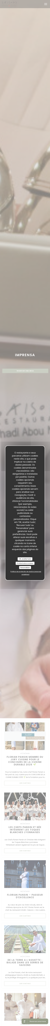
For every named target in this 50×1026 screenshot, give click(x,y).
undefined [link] (25, 574)
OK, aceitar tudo (25, 559)
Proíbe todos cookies (25, 563)
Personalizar (25, 567)
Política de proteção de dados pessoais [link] (25, 571)
